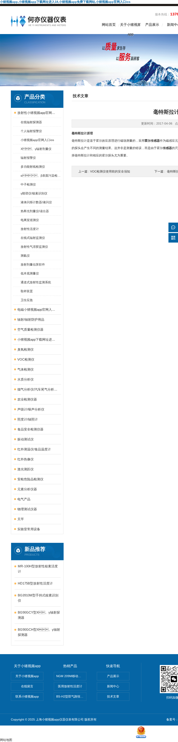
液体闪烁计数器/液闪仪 (36, 202)
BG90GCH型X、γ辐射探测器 (39, 632)
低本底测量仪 (30, 273)
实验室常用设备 (28, 529)
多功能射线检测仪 (33, 166)
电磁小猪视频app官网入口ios (37, 309)
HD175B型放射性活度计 (35, 583)
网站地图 (6, 740)
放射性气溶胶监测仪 (34, 246)
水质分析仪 (25, 379)
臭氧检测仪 (25, 349)
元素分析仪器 (27, 489)
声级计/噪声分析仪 (30, 409)
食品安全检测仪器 (30, 429)
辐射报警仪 (28, 157)
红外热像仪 (25, 459)
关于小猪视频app (130, 28)
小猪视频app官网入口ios (37, 140)
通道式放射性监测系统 (36, 282)
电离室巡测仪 (30, 220)
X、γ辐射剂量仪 (36, 149)
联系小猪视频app (27, 696)
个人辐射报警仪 (31, 131)
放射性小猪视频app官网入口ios (37, 113)
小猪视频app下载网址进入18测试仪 (37, 339)
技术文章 (113, 696)
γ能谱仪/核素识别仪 (34, 193)
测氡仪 (25, 255)
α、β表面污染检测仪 (41, 175)
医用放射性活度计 (70, 686)
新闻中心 (113, 686)
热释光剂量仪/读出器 (35, 211)
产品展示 (152, 24)
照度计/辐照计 (27, 419)
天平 (20, 519)
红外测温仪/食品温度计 (34, 449)
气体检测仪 (25, 369)
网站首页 (109, 24)
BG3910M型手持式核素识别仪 (38, 597)
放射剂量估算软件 (33, 264)
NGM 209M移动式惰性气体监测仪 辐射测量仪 (71, 676)
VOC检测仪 (25, 359)
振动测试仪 (25, 439)
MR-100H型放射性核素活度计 (38, 568)
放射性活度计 (30, 229)
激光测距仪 (25, 469)
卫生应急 (27, 300)
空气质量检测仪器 (30, 329)
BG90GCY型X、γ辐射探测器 (39, 615)
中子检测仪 (28, 184)
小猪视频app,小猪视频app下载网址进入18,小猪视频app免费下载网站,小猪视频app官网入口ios (65, 1)
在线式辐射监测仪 (33, 238)
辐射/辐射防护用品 (30, 319)
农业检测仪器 (27, 399)
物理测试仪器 (27, 509)
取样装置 (27, 291)
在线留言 (27, 686)
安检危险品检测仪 (30, 479)
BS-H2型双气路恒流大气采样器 (71, 696)
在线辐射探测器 (31, 122)
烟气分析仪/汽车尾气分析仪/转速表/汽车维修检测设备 (37, 389)
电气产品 (23, 499)
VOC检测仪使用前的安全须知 (110, 171)
